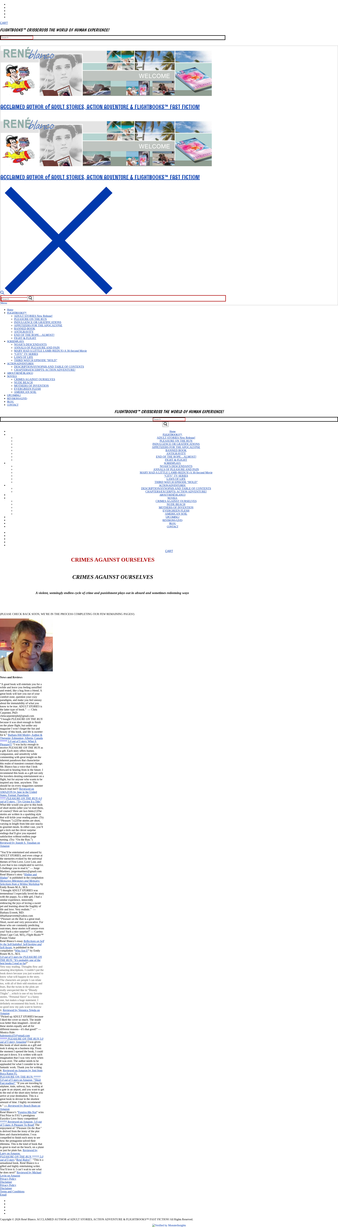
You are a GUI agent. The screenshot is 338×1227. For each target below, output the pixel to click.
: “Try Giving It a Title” (27, 801)
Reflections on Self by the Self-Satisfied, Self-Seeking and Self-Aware (22, 944)
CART (4, 22)
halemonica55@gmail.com (15, 1035)
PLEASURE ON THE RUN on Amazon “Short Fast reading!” (20, 1080)
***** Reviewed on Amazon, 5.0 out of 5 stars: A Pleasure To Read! (21, 1123)
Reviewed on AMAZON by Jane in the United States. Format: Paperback (18, 792)
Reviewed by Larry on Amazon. (18, 1152)
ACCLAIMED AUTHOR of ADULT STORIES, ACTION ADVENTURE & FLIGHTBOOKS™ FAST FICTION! (100, 106)
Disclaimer (6, 1181)
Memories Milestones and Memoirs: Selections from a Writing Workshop (20, 882)
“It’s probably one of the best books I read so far (20, 962)
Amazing (20, 1041)
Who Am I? (21, 950)
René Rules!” (23, 1159)
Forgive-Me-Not (27, 1112)
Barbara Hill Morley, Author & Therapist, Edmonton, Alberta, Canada (21, 736)
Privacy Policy (8, 1178)
